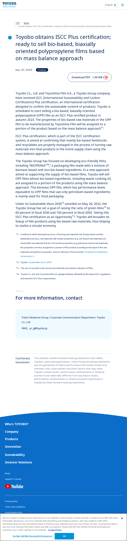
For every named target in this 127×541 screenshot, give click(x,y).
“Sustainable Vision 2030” (40, 262)
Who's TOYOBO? (16, 424)
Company (11, 432)
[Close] (122, 518)
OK (64, 536)
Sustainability (15, 455)
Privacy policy (11, 501)
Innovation (13, 447)
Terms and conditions (15, 506)
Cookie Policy (55, 530)
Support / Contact (13, 479)
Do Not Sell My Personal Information (32, 536)
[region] (63, 527)
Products (11, 439)
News (7, 473)
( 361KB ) (88, 77)
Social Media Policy (13, 512)
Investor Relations (18, 462)
